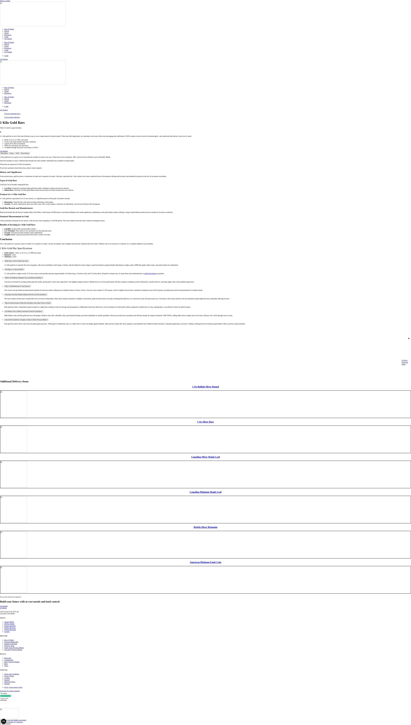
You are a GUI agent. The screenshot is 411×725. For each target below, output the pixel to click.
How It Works (9, 29)
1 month (10, 329)
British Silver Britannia (205, 527)
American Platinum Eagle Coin (205, 562)
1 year (18, 329)
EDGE (6, 31)
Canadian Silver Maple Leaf (205, 457)
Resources (7, 35)
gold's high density (150, 273)
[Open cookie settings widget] (3, 721)
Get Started (8, 39)
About (6, 33)
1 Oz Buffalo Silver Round (205, 386)
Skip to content (5, 1)
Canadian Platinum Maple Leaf (205, 492)
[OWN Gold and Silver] (406, 362)
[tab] (4, 153)
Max (31, 329)
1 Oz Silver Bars (205, 421)
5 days (3, 329)
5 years (25, 329)
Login (6, 37)
